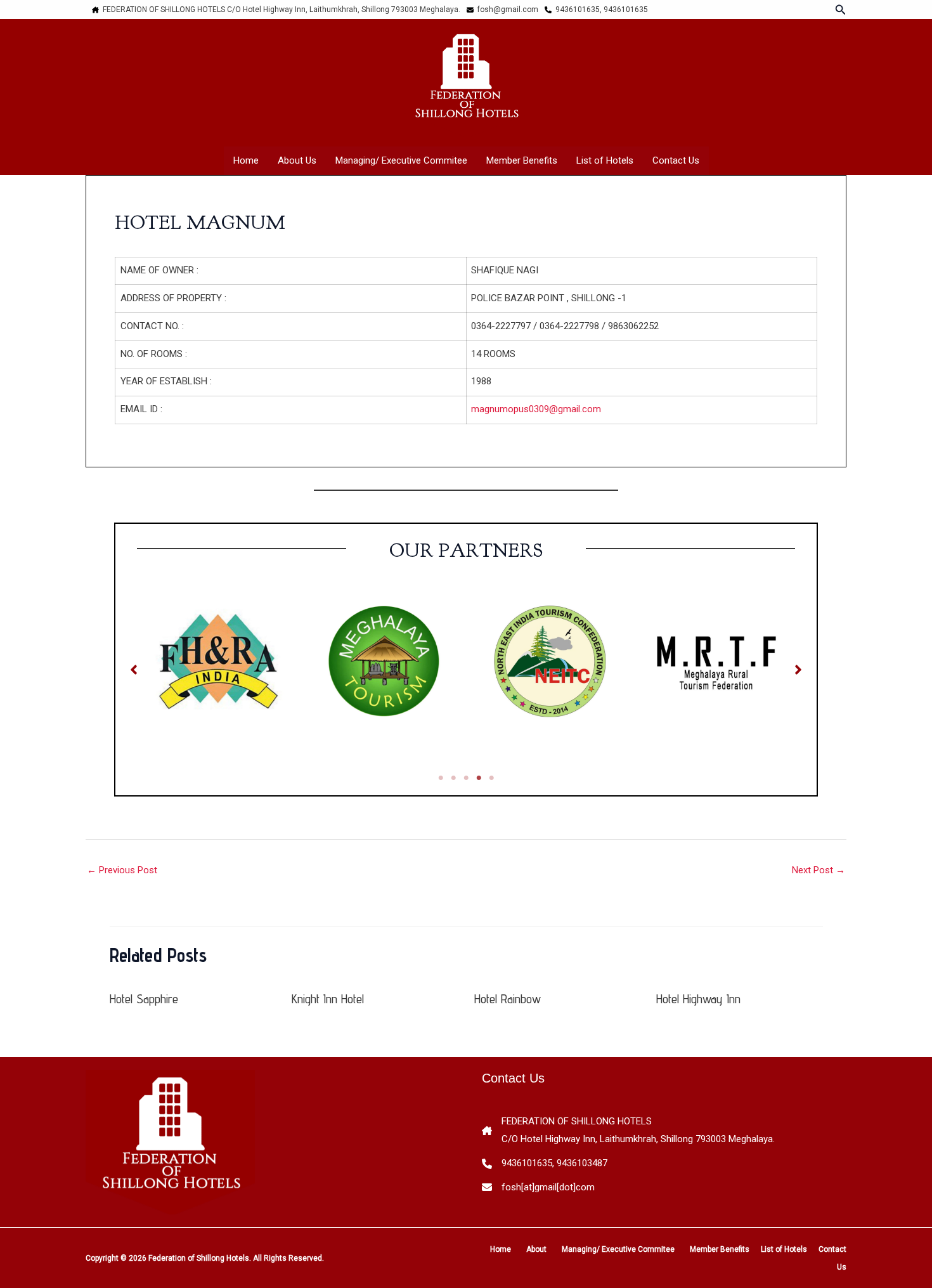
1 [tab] (440, 778)
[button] (840, 10)
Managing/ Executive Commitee (401, 160)
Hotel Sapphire (144, 998)
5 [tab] (491, 778)
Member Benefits (521, 160)
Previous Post (122, 870)
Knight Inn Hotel (328, 998)
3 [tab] (466, 778)
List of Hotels (604, 160)
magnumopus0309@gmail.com (536, 409)
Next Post (818, 870)
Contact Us (675, 160)
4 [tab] (478, 778)
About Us (297, 160)
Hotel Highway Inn (698, 998)
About (536, 1249)
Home (246, 160)
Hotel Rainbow (507, 998)
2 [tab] (453, 778)
